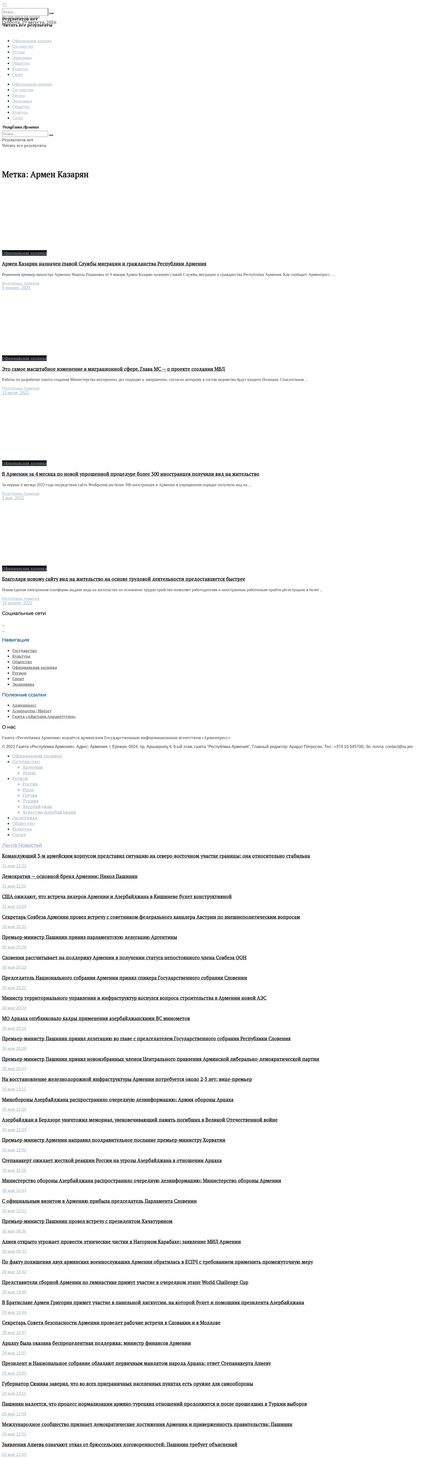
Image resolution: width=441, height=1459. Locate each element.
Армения (32, 767)
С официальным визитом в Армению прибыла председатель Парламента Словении (99, 1201)
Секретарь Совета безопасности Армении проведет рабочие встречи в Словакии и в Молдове (111, 1323)
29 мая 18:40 (14, 1292)
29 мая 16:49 (14, 1312)
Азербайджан (37, 806)
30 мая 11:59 (14, 1170)
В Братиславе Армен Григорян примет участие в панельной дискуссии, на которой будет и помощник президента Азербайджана (153, 1302)
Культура (20, 68)
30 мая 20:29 (14, 947)
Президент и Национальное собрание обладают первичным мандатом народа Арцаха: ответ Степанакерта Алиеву (136, 1363)
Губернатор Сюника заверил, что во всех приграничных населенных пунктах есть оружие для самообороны (127, 1384)
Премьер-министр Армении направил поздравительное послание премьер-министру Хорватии (113, 1140)
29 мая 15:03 (14, 1373)
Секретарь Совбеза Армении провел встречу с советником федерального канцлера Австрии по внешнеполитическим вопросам (151, 917)
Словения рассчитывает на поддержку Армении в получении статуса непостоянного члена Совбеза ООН (124, 957)
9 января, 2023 (16, 288)
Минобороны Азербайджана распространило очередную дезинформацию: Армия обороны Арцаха (118, 1099)
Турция (30, 801)
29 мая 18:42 (14, 1272)
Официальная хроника (32, 40)
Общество (21, 63)
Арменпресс (24, 705)
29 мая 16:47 (14, 1332)
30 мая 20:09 (14, 1048)
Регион (18, 51)
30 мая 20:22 (14, 988)
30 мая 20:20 (14, 1008)
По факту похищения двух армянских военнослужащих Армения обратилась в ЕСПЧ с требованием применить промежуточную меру (157, 1262)
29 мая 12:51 (14, 1434)
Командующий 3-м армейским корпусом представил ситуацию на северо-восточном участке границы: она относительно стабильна (156, 856)
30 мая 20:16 (14, 1028)
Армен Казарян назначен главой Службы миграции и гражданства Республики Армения (104, 264)
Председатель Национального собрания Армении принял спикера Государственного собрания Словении (124, 978)
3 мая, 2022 (13, 498)
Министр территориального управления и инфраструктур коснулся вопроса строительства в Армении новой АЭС (134, 998)
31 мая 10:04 (14, 906)
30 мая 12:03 (14, 1130)
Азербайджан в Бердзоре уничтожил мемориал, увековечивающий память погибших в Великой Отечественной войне (140, 1120)
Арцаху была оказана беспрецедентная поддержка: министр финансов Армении (96, 1343)
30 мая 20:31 (14, 927)
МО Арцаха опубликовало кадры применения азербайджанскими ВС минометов (96, 1018)
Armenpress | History (32, 711)
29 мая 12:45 (14, 1454)
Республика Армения (20, 283)
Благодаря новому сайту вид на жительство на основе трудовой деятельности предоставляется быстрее (123, 579)
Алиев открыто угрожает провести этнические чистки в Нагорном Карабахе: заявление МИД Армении (121, 1242)
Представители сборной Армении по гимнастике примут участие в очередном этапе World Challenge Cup (125, 1282)
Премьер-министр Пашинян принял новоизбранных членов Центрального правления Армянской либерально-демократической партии (160, 1059)
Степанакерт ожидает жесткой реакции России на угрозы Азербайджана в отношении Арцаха (112, 1160)
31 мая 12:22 (14, 866)
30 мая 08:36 (14, 1231)
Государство (22, 46)
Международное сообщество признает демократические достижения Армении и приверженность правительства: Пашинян (147, 1424)
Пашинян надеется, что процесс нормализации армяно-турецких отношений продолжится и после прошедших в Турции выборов (154, 1404)
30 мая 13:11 (14, 1089)
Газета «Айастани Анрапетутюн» (44, 716)
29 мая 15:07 (14, 1353)
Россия (30, 784)
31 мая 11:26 (14, 886)
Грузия (29, 795)
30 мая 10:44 (14, 1190)
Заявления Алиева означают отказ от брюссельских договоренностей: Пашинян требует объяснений (119, 1444)
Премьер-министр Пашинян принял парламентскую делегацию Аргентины (89, 937)
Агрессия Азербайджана (49, 812)
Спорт (17, 74)
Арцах (29, 773)
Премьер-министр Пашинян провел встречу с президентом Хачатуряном (87, 1221)
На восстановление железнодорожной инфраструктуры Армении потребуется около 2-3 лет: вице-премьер (127, 1079)
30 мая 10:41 (14, 1211)
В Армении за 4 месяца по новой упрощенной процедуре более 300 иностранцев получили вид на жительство (130, 474)
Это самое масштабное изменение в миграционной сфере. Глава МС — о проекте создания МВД (113, 369)
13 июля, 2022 (15, 393)
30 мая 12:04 (14, 1109)
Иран (28, 789)
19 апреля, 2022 (17, 603)
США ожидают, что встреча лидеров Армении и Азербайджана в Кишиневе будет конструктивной (117, 896)
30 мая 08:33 (14, 1251)
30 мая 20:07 (14, 1069)
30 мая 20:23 (14, 967)
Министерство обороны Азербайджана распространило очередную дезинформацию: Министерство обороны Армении (141, 1180)
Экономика (22, 57)
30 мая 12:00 (14, 1150)
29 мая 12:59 (14, 1414)
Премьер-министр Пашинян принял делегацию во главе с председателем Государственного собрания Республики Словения (146, 1038)
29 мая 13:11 (14, 1393)
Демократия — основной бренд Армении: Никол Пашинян (70, 876)
